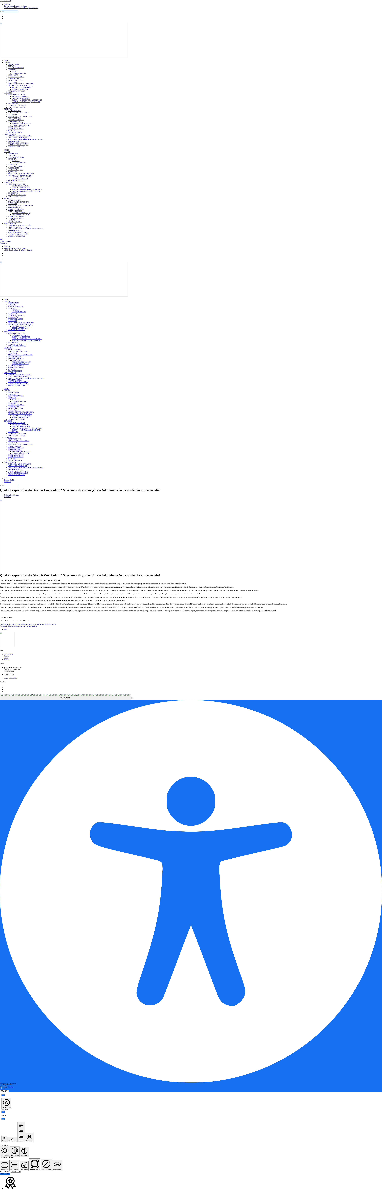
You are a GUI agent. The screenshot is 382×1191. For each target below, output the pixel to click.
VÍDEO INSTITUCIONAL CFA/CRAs (21, 173)
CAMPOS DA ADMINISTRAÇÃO (19, 225)
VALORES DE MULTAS (16, 236)
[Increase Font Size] (3, 1088)
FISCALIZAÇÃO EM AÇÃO (17, 227)
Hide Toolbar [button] (4, 1091)
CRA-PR (7, 152)
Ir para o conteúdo (5, 1)
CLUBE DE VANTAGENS (17, 195)
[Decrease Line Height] (3, 1119)
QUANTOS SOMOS (15, 222)
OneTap (10, 1087)
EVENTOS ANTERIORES (21, 188)
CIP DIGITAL (12, 204)
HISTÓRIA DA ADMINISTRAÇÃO (20, 175)
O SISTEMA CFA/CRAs (16, 166)
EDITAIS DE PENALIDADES (18, 232)
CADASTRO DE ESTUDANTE (18, 202)
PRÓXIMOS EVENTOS (20, 186)
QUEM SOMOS (13, 153)
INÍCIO (6, 150)
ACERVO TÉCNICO (15, 211)
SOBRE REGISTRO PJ (15, 218)
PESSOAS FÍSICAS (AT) (20, 214)
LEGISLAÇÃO (13, 164)
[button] (132, 698)
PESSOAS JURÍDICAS (16, 209)
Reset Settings (5, 1173)
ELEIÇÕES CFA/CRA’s (16, 157)
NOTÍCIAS (15, 161)
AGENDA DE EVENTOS (16, 184)
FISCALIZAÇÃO (10, 223)
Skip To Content (5, 1171)
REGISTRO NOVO (14, 200)
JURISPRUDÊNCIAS (15, 231)
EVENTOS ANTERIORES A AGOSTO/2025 (27, 189)
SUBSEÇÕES (12, 171)
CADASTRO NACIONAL (17, 196)
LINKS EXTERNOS (19, 162)
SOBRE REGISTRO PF (16, 216)
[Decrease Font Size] (3, 1095)
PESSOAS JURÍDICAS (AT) (21, 213)
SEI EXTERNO (13, 193)
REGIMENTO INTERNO (16, 180)
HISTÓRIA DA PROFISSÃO (21, 177)
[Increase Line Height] (3, 1112)
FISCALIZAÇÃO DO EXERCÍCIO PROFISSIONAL (25, 229)
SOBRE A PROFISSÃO (20, 179)
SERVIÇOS (8, 182)
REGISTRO (8, 198)
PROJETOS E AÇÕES (15, 170)
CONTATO (12, 155)
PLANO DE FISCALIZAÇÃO (18, 234)
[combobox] (65, 697)
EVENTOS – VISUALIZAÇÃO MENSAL (26, 191)
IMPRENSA (12, 159)
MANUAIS (12, 220)
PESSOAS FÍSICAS (14, 207)
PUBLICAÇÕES (13, 168)
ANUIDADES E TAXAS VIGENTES (20, 205)
